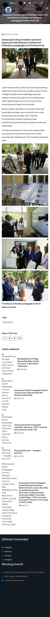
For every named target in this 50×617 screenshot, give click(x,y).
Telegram (8, 547)
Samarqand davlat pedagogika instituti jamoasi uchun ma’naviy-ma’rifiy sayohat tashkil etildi (31, 392)
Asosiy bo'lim (7, 322)
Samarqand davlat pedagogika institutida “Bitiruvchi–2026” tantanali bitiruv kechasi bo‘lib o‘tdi (30, 427)
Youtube (7, 555)
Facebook (7, 551)
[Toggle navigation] (47, 8)
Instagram (8, 560)
